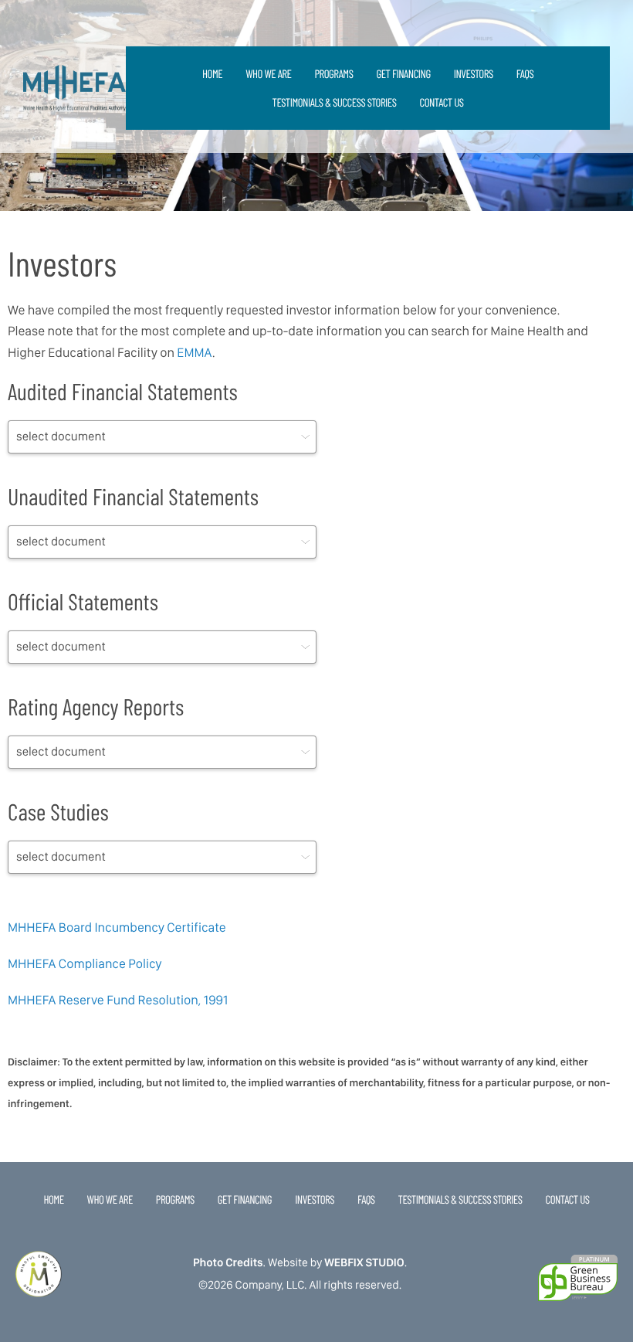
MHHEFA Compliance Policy (84, 964)
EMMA (194, 353)
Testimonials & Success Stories (334, 102)
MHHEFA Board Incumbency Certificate (117, 928)
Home (212, 73)
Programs (333, 73)
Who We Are (268, 73)
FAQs (525, 73)
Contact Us (441, 102)
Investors (473, 73)
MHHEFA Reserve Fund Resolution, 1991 (118, 1000)
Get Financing (403, 73)
